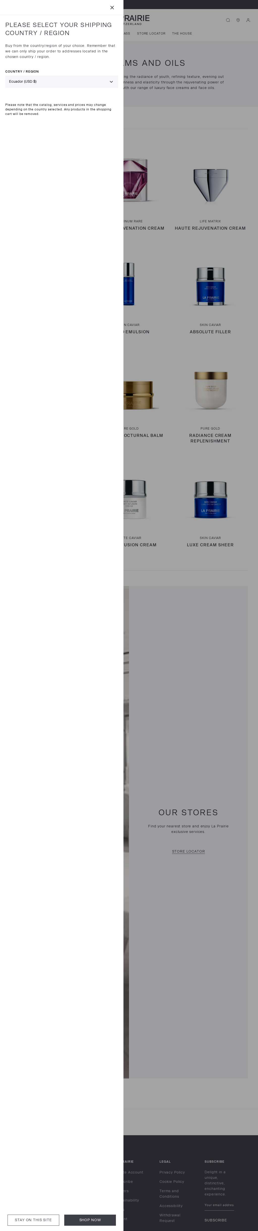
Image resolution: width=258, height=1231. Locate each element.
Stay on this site (33, 1220)
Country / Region (22, 71)
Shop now (90, 1220)
